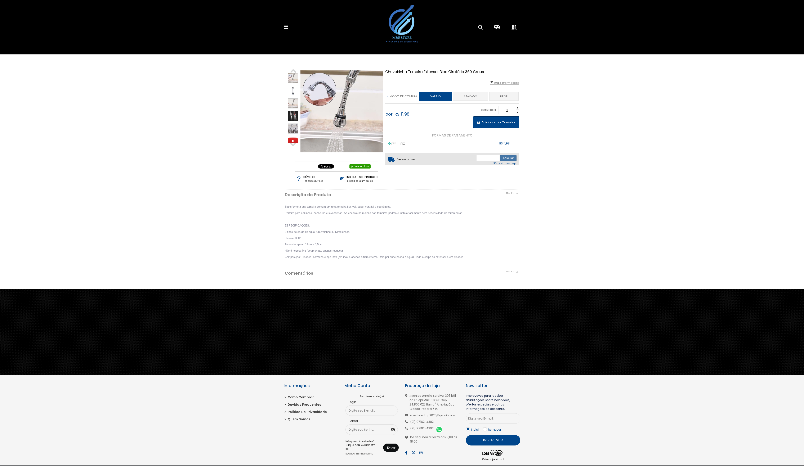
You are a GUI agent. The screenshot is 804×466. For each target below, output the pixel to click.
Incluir (475, 429)
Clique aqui (353, 445)
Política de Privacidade (305, 412)
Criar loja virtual (493, 459)
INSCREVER (493, 440)
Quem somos (297, 419)
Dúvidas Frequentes (302, 404)
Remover (494, 429)
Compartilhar (361, 166)
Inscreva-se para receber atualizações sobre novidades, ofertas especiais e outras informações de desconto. (488, 402)
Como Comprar (299, 397)
